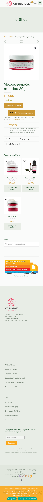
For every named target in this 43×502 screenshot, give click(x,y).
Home (5, 37)
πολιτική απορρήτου (26, 452)
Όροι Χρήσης (32, 470)
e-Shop (11, 37)
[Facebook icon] (21, 480)
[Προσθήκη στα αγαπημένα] (6, 160)
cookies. (35, 452)
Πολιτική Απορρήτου (13, 472)
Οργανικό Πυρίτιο (11, 374)
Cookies (23, 472)
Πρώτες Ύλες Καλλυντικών (14, 382)
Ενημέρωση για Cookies (27, 499)
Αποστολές (9, 402)
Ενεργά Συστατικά (18, 119)
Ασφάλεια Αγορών (11, 415)
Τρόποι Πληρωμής (11, 407)
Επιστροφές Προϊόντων (13, 411)
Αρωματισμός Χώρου (12, 387)
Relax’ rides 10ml (30, 178)
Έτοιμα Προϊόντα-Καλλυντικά (15, 378)
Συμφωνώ (12, 499)
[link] (21, 267)
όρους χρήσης (16, 452)
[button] (35, 48)
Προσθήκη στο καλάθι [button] (12, 188)
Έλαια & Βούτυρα (11, 369)
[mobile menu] (40, 3)
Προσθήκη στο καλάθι (13, 105)
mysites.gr (25, 476)
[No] (40, 494)
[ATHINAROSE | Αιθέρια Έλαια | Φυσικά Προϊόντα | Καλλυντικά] (18, 3)
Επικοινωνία (9, 420)
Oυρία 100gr (12, 216)
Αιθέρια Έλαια (10, 365)
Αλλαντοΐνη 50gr (12, 178)
